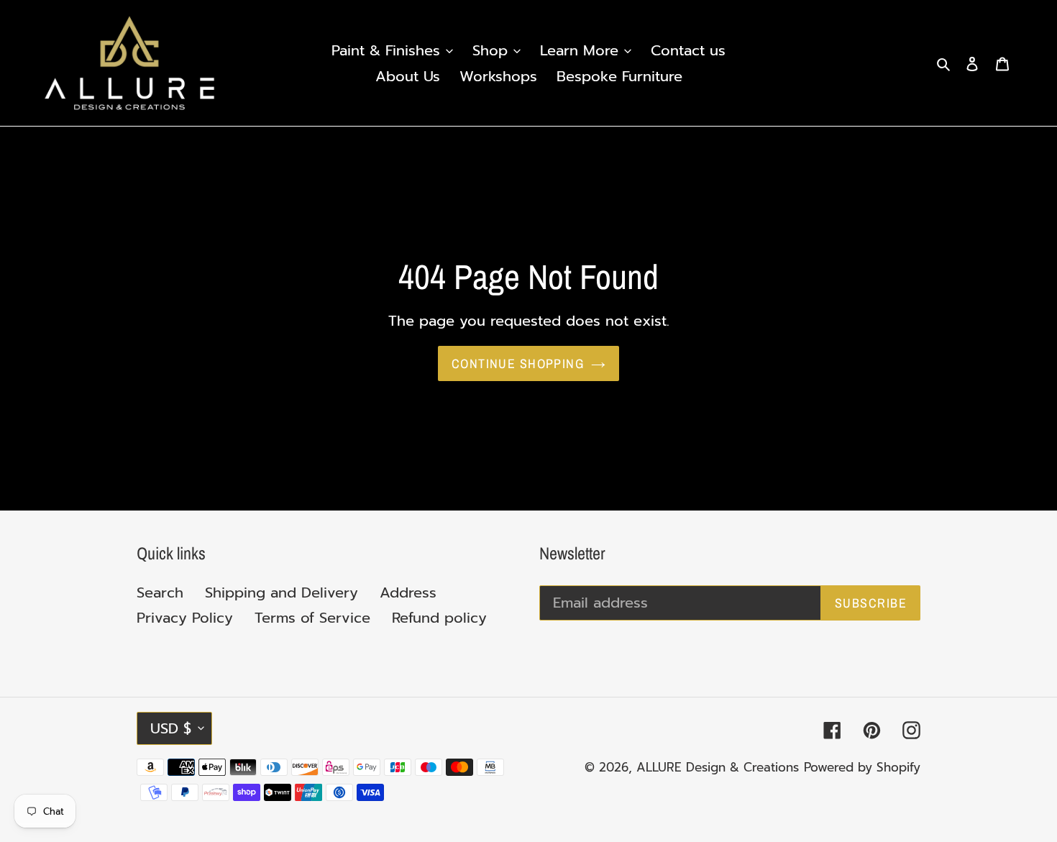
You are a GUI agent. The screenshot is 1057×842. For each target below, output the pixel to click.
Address (408, 592)
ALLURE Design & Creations (717, 767)
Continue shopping (518, 363)
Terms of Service (312, 617)
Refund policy (439, 617)
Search (160, 592)
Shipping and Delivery (281, 592)
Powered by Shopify (862, 767)
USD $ (170, 728)
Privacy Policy (185, 617)
